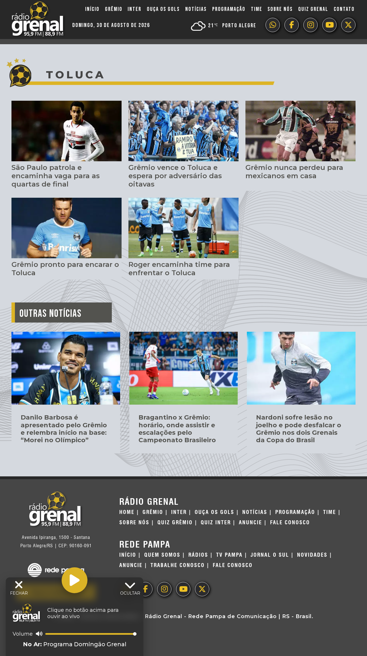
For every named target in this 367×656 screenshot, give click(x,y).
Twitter (348, 25)
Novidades (312, 555)
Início (92, 9)
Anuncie (250, 522)
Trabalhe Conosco (178, 565)
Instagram (310, 25)
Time (256, 9)
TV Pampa (229, 555)
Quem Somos (162, 555)
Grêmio (113, 9)
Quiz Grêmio (175, 522)
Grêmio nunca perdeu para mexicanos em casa (294, 171)
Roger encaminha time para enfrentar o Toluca (179, 268)
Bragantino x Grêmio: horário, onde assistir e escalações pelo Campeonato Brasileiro (177, 429)
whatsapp (273, 25)
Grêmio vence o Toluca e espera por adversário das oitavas (175, 175)
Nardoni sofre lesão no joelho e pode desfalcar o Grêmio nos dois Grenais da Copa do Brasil (298, 429)
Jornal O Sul (270, 555)
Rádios (198, 555)
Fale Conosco (290, 522)
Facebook (291, 25)
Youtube (329, 25)
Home (126, 512)
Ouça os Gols (163, 9)
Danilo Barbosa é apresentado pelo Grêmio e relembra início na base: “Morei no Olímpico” (64, 429)
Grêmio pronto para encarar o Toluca (65, 268)
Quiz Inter (216, 522)
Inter (134, 9)
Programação (228, 9)
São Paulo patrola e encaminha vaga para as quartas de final (55, 175)
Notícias (196, 9)
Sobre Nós (280, 9)
